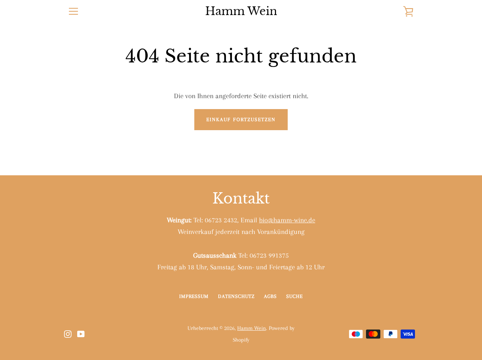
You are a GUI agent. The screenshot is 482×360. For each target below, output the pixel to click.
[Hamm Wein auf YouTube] (81, 333)
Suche (294, 296)
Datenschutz (236, 296)
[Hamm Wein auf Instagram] (68, 333)
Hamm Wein (241, 11)
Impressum (194, 296)
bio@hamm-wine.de (287, 220)
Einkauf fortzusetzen (241, 119)
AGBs (270, 296)
